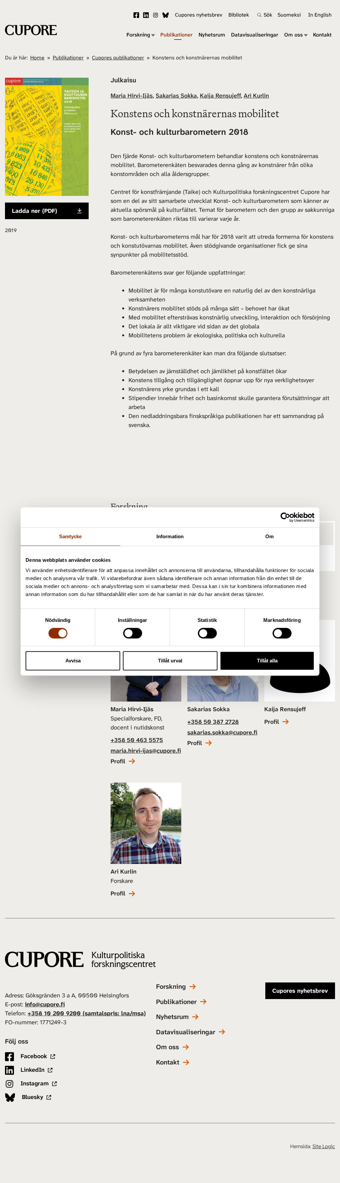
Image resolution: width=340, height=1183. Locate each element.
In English (320, 14)
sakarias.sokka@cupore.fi (222, 732)
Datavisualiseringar (254, 35)
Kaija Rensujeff (220, 96)
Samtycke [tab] (70, 536)
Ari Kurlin (256, 96)
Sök (268, 15)
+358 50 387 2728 (213, 722)
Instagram (155, 15)
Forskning (138, 35)
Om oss (293, 35)
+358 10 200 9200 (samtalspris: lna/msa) (87, 1013)
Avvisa (73, 660)
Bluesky (165, 15)
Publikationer (176, 35)
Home (37, 57)
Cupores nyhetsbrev (198, 15)
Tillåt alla (267, 660)
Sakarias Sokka (176, 96)
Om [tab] (269, 536)
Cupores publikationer (118, 57)
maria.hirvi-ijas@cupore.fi (146, 751)
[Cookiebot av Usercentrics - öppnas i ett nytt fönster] (285, 517)
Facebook (136, 15)
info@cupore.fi (45, 1004)
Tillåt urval (170, 660)
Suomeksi (289, 14)
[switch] (132, 633)
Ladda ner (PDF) (34, 211)
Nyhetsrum (212, 35)
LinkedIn (146, 15)
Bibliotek (238, 15)
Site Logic (323, 1146)
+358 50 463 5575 (137, 740)
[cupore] (80, 960)
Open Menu (153, 35)
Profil (118, 761)
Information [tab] (170, 536)
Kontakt (322, 35)
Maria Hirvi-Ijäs (132, 96)
